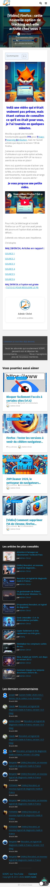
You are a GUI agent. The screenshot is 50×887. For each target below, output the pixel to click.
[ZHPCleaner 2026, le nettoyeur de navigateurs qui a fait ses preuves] (25, 464)
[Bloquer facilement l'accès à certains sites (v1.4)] (25, 382)
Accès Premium (13, 419)
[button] (44, 883)
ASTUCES (10, 378)
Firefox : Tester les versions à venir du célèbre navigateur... (24, 440)
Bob (10, 751)
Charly (22, 636)
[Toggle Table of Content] (23, 56)
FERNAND (13, 785)
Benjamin (13, 762)
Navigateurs (24, 11)
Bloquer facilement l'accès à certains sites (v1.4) (24, 398)
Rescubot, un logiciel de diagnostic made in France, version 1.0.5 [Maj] (26, 709)
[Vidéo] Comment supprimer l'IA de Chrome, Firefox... (24, 522)
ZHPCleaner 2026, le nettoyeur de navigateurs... (23, 481)
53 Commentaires (25, 40)
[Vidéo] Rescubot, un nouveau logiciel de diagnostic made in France (25, 788)
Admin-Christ (26, 34)
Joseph (12, 694)
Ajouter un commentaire (29, 403)
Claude (12, 706)
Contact (33, 873)
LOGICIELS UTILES (13, 460)
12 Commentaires (26, 526)
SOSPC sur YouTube (13, 873)
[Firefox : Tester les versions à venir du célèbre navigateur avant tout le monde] (25, 423)
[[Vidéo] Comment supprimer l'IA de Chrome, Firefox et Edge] (25, 505)
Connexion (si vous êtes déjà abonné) (19, 341)
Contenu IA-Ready (26, 885)
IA (8, 501)
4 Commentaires (26, 485)
